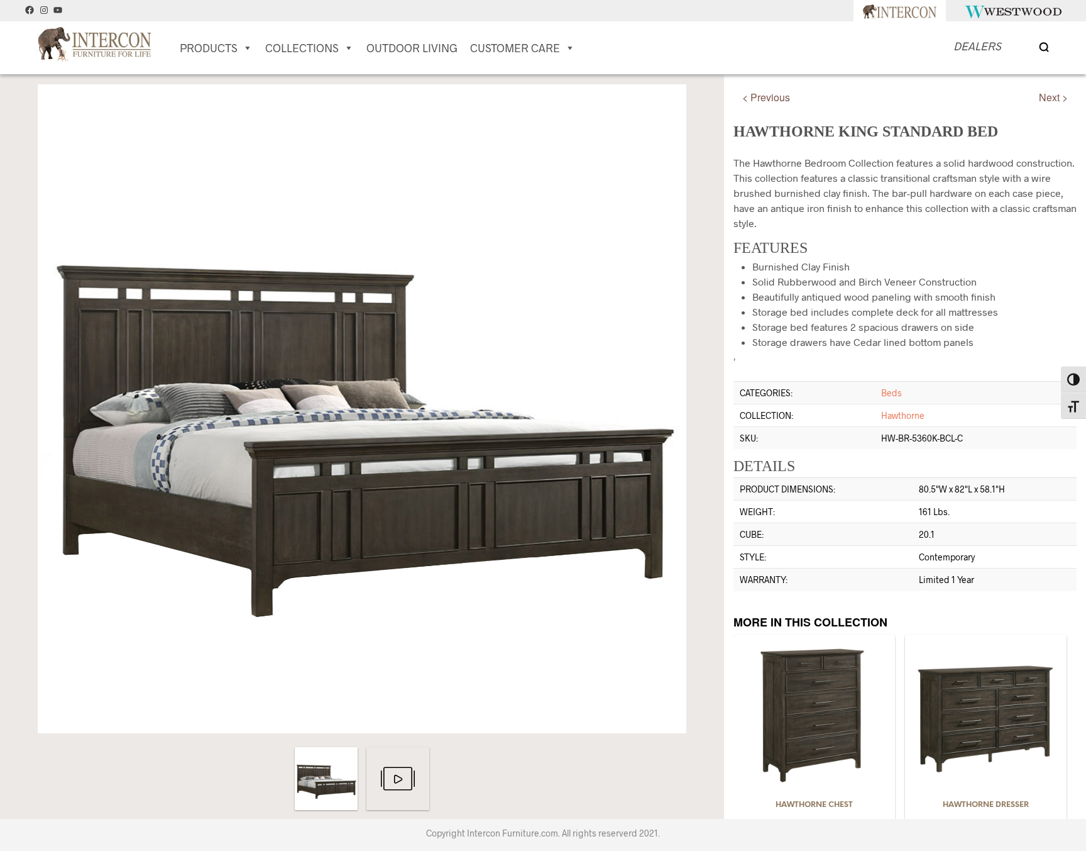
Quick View (821, 782)
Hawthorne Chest (814, 805)
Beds (891, 392)
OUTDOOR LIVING (412, 48)
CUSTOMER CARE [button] (515, 48)
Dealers (977, 46)
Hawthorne (902, 415)
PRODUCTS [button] (209, 48)
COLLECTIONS (302, 48)
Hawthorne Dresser (986, 805)
